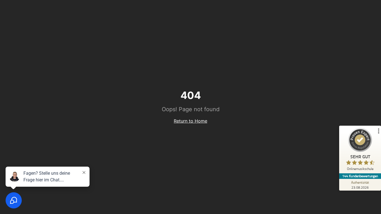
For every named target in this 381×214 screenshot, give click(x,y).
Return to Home (190, 121)
